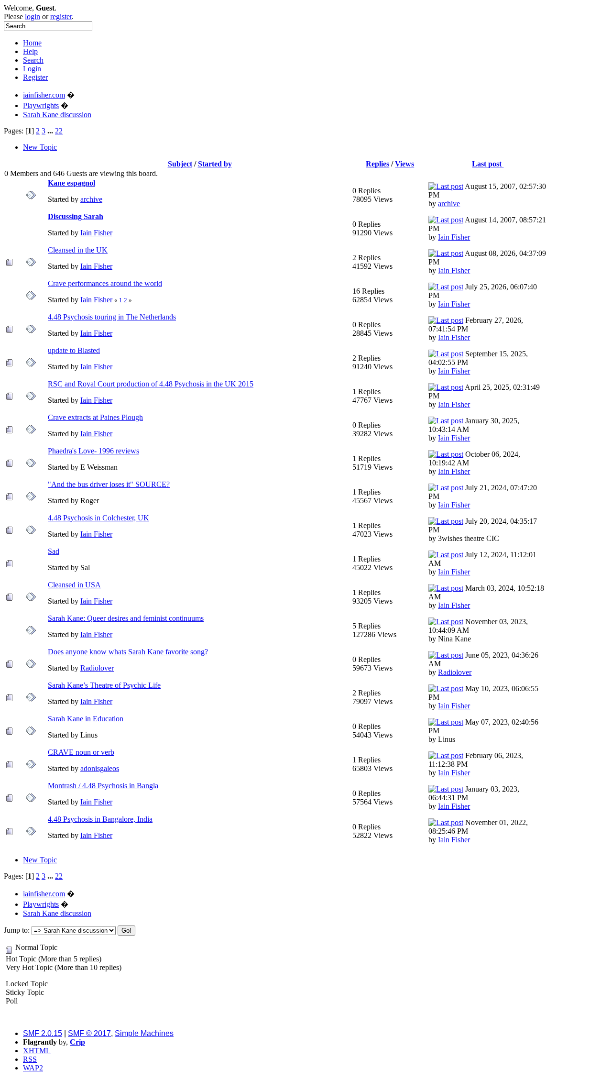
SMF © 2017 (89, 1033)
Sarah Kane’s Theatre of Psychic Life (104, 685)
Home (32, 43)
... (51, 131)
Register (35, 77)
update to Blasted (74, 350)
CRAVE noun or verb (81, 752)
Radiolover (97, 668)
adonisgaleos (99, 768)
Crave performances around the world (105, 283)
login (32, 16)
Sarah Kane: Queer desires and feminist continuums (126, 618)
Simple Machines (144, 1033)
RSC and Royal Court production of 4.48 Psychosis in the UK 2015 (150, 384)
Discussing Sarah (75, 216)
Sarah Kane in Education (85, 719)
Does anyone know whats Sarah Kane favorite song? (128, 652)
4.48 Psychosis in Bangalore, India (100, 819)
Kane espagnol (71, 183)
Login (32, 69)
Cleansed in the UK (78, 250)
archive (91, 199)
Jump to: (17, 930)
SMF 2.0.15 (42, 1033)
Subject (180, 164)
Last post (487, 164)
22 (59, 131)
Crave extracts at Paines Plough (95, 417)
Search (33, 60)
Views (404, 164)
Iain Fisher (96, 233)
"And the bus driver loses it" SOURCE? (109, 484)
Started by (215, 164)
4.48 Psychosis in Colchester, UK (98, 518)
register (61, 16)
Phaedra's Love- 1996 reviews (93, 451)
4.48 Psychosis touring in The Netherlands (112, 317)
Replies (377, 164)
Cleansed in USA (74, 585)
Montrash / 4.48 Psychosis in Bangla (103, 786)
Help (30, 51)
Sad (53, 551)
